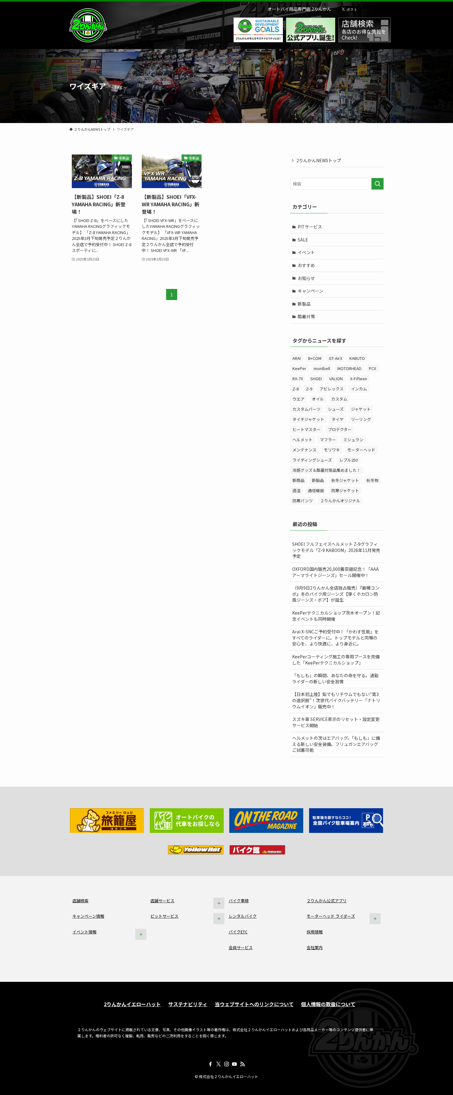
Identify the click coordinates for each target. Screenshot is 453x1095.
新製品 (304, 304)
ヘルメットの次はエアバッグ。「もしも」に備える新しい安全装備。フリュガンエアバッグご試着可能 (336, 744)
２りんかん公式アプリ (327, 901)
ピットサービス (164, 916)
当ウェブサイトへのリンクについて (254, 1004)
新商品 (298, 480)
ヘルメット (302, 440)
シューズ (336, 409)
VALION (336, 378)
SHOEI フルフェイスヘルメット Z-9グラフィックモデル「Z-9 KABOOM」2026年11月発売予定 (336, 550)
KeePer (299, 368)
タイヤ (338, 419)
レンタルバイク (243, 916)
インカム (359, 389)
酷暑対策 (306, 316)
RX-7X (297, 378)
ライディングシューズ (312, 460)
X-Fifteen (358, 378)
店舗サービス (162, 901)
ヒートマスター (306, 429)
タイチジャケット (308, 419)
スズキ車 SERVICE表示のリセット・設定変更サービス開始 (336, 722)
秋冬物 (372, 480)
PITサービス (310, 227)
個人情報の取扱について (328, 1004)
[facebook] (210, 1064)
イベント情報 (84, 932)
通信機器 (316, 490)
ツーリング (361, 419)
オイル (318, 399)
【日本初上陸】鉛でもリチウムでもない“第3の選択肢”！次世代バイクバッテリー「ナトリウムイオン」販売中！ (336, 700)
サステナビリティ (187, 1004)
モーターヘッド (361, 450)
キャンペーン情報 (88, 916)
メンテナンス (304, 450)
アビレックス (332, 389)
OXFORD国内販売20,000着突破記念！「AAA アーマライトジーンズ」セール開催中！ (335, 572)
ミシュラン (353, 440)
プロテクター (340, 429)
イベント (306, 252)
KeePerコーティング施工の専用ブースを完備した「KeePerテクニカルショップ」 (336, 659)
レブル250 (348, 460)
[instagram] (226, 1064)
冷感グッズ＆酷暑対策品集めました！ (326, 470)
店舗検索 (80, 901)
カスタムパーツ (306, 409)
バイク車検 (239, 901)
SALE (303, 240)
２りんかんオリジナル (340, 501)
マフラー (328, 440)
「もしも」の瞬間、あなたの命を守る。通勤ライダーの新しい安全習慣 (335, 678)
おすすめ (306, 265)
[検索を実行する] (377, 184)
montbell (322, 368)
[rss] (242, 1064)
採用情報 (315, 932)
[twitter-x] (218, 1064)
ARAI (296, 358)
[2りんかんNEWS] (88, 25)
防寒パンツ (302, 501)
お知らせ (306, 278)
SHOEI (316, 378)
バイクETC (238, 932)
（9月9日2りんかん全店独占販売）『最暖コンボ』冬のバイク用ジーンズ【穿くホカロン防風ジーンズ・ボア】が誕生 (335, 594)
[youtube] (234, 1064)
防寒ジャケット (345, 490)
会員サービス (241, 947)
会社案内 (315, 947)
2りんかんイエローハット (132, 1004)
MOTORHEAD (349, 368)
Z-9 (309, 389)
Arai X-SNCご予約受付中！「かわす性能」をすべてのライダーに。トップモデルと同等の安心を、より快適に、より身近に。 (335, 637)
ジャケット (361, 409)
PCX (372, 368)
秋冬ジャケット (345, 480)
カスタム (339, 399)
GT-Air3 (335, 358)
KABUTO (357, 358)
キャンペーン (310, 291)
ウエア (298, 399)
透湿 (296, 490)
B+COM (314, 358)
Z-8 (295, 389)
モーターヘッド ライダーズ (331, 916)
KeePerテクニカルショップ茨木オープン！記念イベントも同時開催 (336, 616)
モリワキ (332, 450)
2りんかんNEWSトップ (318, 160)
